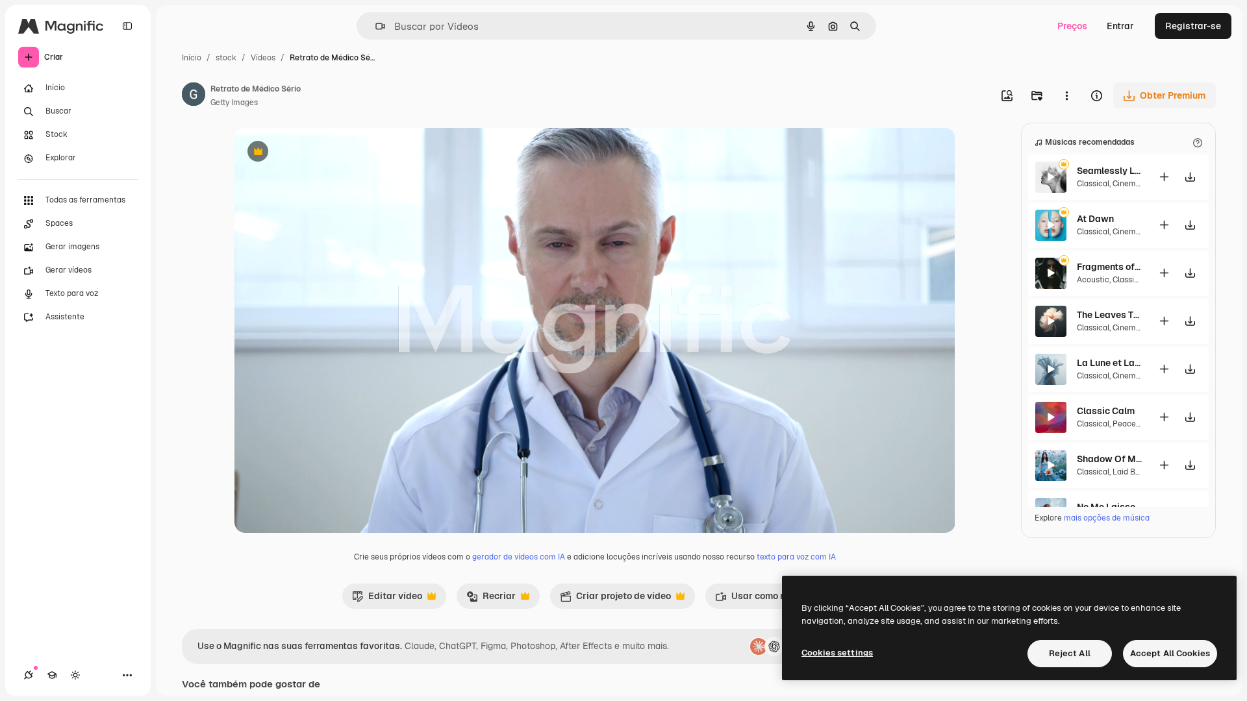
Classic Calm (1106, 411)
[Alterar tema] (75, 675)
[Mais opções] (1066, 95)
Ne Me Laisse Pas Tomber (1109, 507)
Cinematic (1131, 183)
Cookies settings (837, 652)
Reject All (1069, 653)
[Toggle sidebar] (127, 26)
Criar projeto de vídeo (615, 599)
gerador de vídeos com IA (518, 557)
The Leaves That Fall (1109, 315)
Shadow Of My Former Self (1109, 459)
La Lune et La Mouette (1109, 363)
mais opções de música (1107, 518)
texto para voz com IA (796, 557)
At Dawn (1095, 219)
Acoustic (1093, 280)
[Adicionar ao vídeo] (1164, 177)
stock (226, 58)
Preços (1072, 26)
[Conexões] (28, 675)
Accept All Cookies (1170, 653)
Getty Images (234, 102)
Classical (1093, 183)
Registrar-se (1193, 26)
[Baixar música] (1190, 177)
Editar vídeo (387, 599)
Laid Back (1131, 472)
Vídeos (263, 58)
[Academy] (52, 675)
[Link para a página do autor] (193, 96)
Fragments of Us (1109, 267)
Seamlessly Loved (1109, 171)
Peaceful (1129, 424)
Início (191, 58)
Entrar (1120, 26)
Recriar (491, 599)
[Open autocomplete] (375, 26)
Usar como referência (769, 599)
